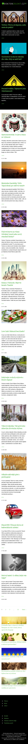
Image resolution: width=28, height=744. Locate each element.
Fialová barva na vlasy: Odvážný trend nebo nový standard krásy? (11, 234)
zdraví (2, 38)
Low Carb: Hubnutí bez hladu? (13, 331)
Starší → (24, 609)
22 (18, 609)
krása (2, 255)
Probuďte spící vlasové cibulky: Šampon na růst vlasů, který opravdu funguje (12, 627)
